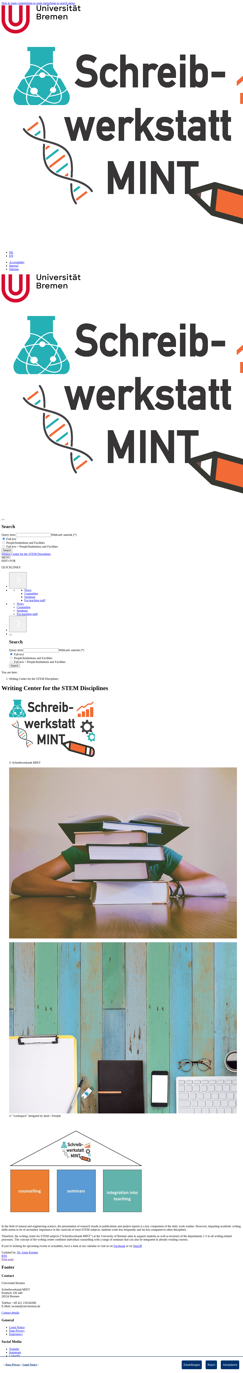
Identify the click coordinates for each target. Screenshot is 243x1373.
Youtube (14, 1349)
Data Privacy (17, 1330)
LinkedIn (14, 1355)
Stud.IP (137, 1246)
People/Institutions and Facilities (25, 542)
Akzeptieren (230, 1364)
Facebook (119, 1246)
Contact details (10, 1312)
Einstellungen (192, 1364)
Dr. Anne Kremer (27, 1252)
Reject (211, 1364)
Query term (9, 534)
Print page (8, 1259)
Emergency (16, 1334)
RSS (4, 1255)
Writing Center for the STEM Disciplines (26, 554)
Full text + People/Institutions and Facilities (32, 546)
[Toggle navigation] (3, 519)
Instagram (15, 1352)
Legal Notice (17, 1327)
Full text (11, 539)
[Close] (10, 634)
